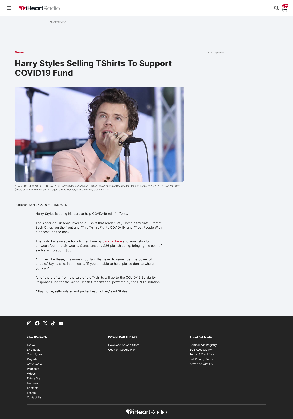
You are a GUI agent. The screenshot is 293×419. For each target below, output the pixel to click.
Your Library (35, 354)
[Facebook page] (37, 322)
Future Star (34, 378)
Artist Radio (34, 364)
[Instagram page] (29, 322)
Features (32, 383)
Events (31, 392)
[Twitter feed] (45, 322)
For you (31, 345)
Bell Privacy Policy (201, 359)
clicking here (112, 241)
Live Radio (33, 349)
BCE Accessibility (201, 349)
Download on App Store (123, 345)
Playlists (32, 359)
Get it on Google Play (122, 349)
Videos (31, 373)
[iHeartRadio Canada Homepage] (39, 8)
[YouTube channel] (61, 322)
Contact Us (34, 397)
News (19, 52)
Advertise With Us (201, 364)
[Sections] (9, 8)
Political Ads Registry (203, 345)
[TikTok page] (53, 322)
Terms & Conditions (202, 354)
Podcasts (33, 368)
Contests (32, 388)
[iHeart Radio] (285, 8)
